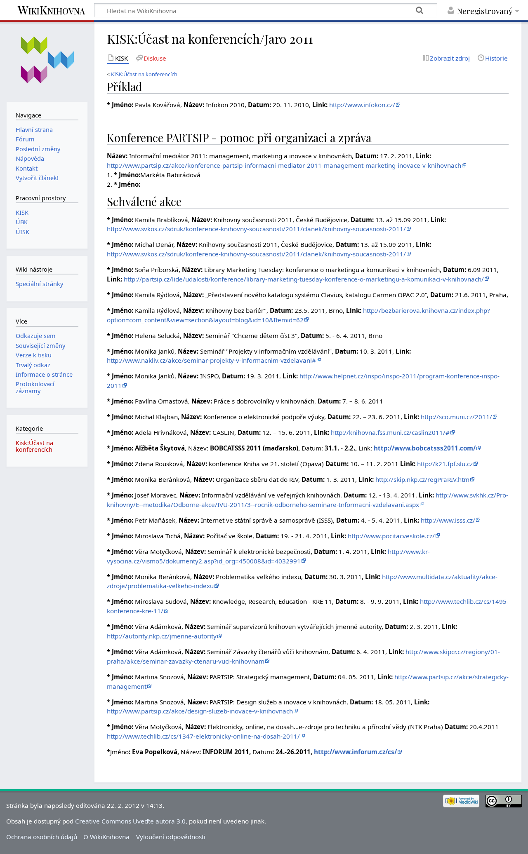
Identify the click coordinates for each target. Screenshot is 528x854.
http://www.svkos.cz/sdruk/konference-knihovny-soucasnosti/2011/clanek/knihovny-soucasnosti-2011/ (256, 229)
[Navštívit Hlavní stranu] (46, 60)
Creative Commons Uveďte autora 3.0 (130, 821)
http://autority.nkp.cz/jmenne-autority (162, 636)
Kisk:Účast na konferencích (34, 446)
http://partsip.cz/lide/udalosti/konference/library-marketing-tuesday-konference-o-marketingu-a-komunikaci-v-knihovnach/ (304, 279)
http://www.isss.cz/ (448, 520)
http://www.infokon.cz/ (362, 105)
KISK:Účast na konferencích (144, 74)
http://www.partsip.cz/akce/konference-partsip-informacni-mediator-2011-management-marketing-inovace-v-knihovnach (284, 165)
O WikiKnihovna (106, 837)
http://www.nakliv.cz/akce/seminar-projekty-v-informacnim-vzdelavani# (211, 360)
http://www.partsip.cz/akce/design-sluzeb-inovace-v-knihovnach (200, 711)
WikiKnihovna (51, 10)
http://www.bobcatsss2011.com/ (425, 448)
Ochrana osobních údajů (41, 837)
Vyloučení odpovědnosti (170, 837)
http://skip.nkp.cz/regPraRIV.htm (422, 479)
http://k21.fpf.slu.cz (445, 464)
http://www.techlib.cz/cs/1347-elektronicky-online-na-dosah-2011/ (203, 736)
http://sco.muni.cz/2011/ (456, 417)
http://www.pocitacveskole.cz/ (391, 536)
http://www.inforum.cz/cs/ (355, 752)
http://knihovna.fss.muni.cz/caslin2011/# (390, 432)
